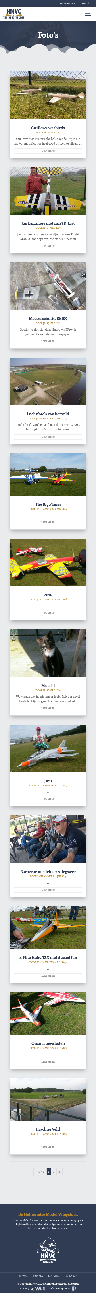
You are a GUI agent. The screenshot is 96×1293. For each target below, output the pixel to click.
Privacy (38, 1275)
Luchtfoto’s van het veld (48, 414)
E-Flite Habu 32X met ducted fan (48, 957)
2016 (48, 595)
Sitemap (23, 1275)
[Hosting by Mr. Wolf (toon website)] (38, 1288)
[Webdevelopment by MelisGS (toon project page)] (73, 1288)
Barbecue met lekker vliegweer (48, 871)
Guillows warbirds (48, 128)
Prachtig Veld (48, 1129)
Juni (48, 781)
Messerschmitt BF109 (48, 318)
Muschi (48, 685)
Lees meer (48, 151)
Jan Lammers (44, 418)
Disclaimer (71, 1275)
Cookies (53, 1275)
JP (44, 133)
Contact (87, 3)
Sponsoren (68, 3)
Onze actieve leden (48, 1043)
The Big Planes (48, 504)
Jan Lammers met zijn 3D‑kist (48, 223)
